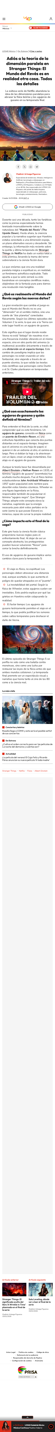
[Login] (51, 18)
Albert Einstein (41, 771)
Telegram (36, 166)
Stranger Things (9, 771)
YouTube (19, 1326)
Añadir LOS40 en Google (30, 207)
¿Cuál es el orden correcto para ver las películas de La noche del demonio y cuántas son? (27, 745)
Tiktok (13, 1326)
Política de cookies (26, 1352)
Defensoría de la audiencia (27, 1355)
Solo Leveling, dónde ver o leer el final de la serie (40, 1302)
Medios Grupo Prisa (27, 1377)
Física (29, 771)
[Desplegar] (27, 1417)
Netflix (22, 771)
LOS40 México (27, 18)
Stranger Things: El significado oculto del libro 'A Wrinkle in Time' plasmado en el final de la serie (14, 1304)
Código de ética (43, 1352)
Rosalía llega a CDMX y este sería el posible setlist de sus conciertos (27, 732)
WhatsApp (30, 166)
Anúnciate (39, 1361)
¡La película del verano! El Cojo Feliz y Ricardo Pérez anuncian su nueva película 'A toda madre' (26, 758)
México (6, 28)
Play (51, 1426)
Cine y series (36, 51)
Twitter (24, 166)
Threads (41, 1326)
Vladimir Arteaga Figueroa (28, 174)
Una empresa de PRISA (27, 1370)
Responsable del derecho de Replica (27, 1358)
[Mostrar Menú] (4, 18)
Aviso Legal (11, 1352)
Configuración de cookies (22, 1361)
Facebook (18, 166)
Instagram (24, 1326)
